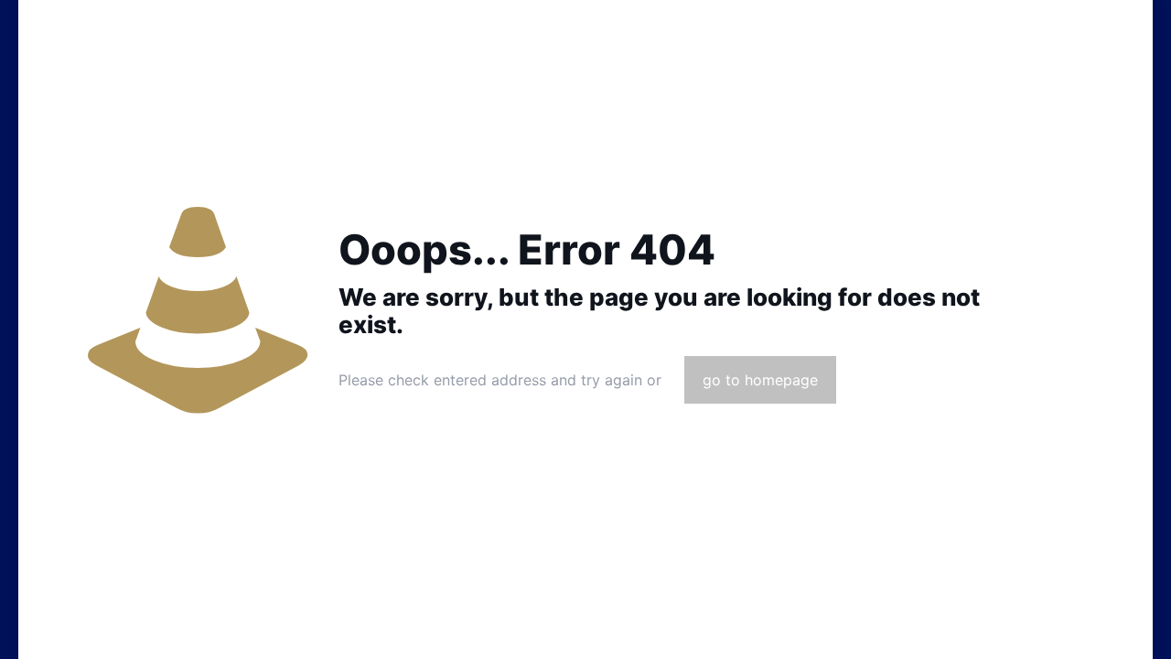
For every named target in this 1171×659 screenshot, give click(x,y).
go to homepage (760, 380)
